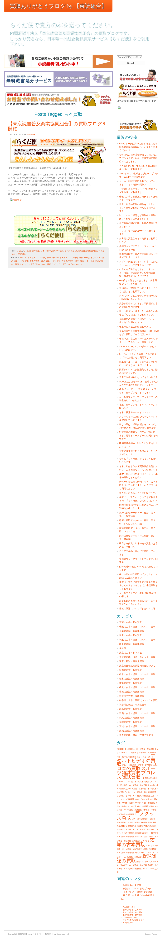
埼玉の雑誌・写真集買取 (131, 644)
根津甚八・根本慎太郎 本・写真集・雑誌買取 (135, 829)
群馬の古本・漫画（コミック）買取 (137, 713)
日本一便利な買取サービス (52, 251)
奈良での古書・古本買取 (132, 912)
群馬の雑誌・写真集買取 (131, 717)
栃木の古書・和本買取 (130, 670)
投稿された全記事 (132, 885)
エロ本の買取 (137, 766)
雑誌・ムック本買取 (144, 862)
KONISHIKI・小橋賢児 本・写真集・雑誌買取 (135, 749)
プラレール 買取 (130, 917)
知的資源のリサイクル (140, 841)
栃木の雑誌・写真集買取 (131, 678)
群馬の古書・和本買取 (130, 709)
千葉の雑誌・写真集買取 (131, 631)
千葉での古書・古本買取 (132, 915)
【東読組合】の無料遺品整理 (137, 892)
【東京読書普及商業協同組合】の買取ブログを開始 (57, 126)
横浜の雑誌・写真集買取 (131, 691)
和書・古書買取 (148, 803)
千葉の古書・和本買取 (130, 622)
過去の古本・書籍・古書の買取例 (136, 735)
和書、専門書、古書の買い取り (129, 803)
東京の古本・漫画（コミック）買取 (137, 657)
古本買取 (36, 251)
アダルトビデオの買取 (136, 759)
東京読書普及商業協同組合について (137, 665)
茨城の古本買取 (136, 842)
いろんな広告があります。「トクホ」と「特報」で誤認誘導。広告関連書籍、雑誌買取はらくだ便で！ (138, 272)
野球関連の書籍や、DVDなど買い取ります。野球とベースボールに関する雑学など (138, 435)
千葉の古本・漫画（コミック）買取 (35, 257)
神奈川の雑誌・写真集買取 (132, 704)
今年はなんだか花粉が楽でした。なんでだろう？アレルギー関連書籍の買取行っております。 (138, 158)
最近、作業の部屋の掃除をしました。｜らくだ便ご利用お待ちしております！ (138, 207)
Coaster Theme (151, 934)
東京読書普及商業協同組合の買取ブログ (133, 826)
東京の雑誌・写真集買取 (131, 661)
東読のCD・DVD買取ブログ (137, 888)
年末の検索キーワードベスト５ (135, 412)
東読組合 (22, 254)
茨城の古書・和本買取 (130, 722)
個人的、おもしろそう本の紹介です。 (138, 493)
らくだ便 (27, 251)
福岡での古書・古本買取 (132, 910)
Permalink (31, 134)
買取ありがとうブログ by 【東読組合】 (58, 5)
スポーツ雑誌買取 (136, 770)
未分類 (87, 257)
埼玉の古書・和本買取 (130, 635)
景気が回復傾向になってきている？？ (138, 377)
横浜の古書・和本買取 (130, 683)
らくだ (19, 251)
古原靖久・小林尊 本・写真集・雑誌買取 (133, 796)
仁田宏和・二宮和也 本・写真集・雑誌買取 (134, 782)
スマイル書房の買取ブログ (133, 920)
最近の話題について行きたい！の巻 (137, 608)
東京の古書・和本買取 (130, 652)
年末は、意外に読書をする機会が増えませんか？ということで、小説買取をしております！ (138, 585)
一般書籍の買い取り (149, 778)
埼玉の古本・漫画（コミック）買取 (67, 257)
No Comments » (75, 264)
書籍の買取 (69, 251)
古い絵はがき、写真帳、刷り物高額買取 (140, 792)
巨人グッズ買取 (135, 815)
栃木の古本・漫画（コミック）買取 (45, 261)
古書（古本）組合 (142, 799)
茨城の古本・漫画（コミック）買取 (50, 264)
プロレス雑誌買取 (136, 775)
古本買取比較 (128, 923)
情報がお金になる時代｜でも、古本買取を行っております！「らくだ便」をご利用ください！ (138, 485)
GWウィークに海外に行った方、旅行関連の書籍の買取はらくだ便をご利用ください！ (138, 147)
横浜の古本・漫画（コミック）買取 (137, 687)
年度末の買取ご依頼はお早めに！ (136, 326)
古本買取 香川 (129, 907)
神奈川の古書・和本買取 (131, 696)
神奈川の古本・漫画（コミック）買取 (78, 261)
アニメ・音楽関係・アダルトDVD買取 (137, 765)
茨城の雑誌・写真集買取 (131, 730)
